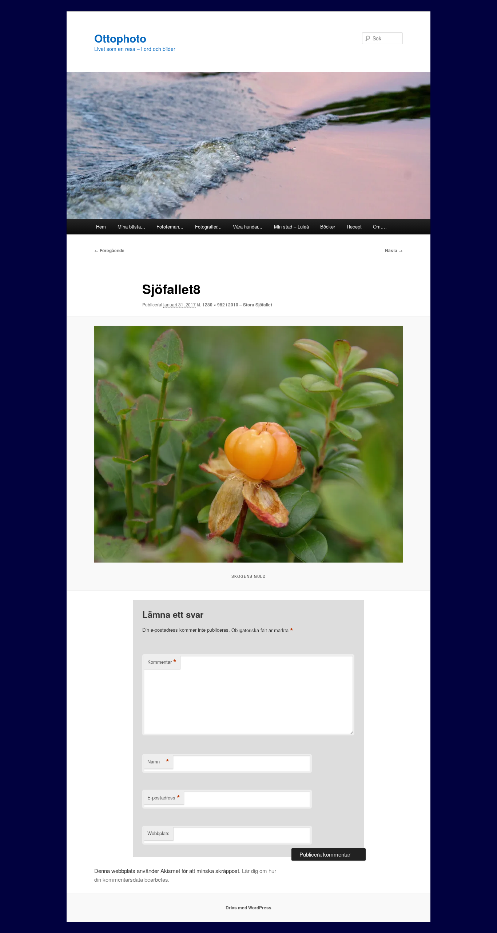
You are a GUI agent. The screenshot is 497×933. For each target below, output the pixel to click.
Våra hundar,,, (247, 226)
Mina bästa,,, (131, 226)
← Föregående (109, 250)
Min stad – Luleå (291, 226)
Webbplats (158, 833)
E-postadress (163, 797)
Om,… (380, 226)
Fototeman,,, (169, 226)
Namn (158, 761)
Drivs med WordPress (248, 907)
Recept (354, 226)
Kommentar (161, 662)
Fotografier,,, (208, 226)
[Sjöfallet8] (248, 444)
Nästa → (394, 250)
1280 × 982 (213, 304)
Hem (101, 226)
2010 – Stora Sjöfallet (250, 304)
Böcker (327, 226)
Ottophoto (120, 38)
